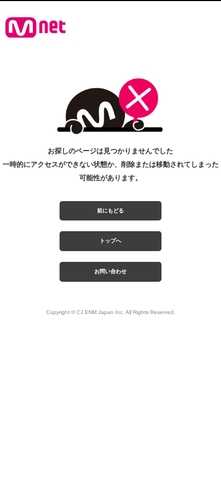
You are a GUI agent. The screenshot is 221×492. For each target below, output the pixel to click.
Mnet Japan (35, 27)
